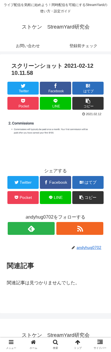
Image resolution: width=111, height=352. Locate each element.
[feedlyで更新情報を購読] (31, 228)
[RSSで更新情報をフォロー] (79, 228)
